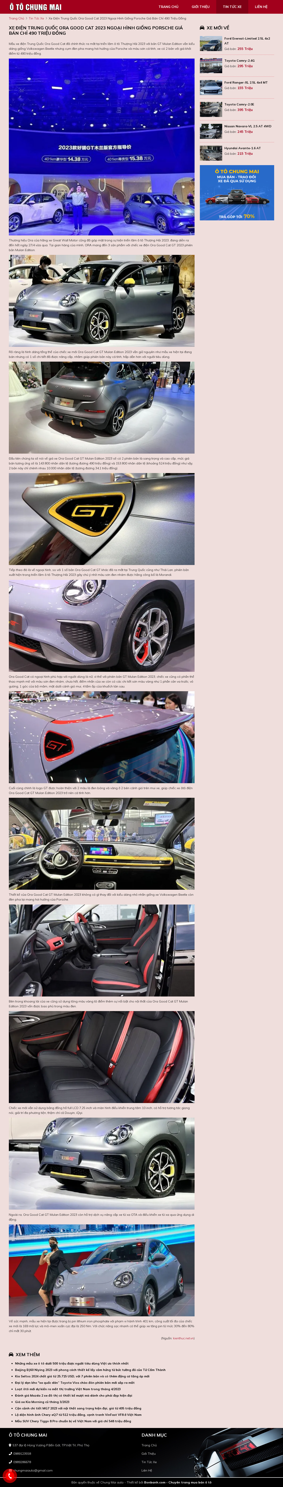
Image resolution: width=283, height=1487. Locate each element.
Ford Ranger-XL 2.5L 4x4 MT (246, 82)
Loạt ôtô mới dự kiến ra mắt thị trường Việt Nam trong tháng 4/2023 (68, 1389)
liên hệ (261, 7)
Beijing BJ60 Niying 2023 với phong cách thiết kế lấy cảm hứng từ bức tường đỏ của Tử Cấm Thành (90, 1370)
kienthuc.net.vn (183, 1338)
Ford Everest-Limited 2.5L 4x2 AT (247, 40)
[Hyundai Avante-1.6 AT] (211, 153)
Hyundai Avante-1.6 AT (242, 148)
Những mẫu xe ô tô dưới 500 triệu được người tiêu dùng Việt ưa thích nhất (72, 1363)
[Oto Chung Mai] (35, 7)
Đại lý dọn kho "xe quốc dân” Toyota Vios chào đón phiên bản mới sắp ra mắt (75, 1383)
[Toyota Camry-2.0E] (211, 109)
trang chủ (168, 7)
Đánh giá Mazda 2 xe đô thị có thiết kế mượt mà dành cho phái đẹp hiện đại (73, 1395)
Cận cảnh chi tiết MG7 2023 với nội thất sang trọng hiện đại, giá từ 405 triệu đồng (78, 1408)
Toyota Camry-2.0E (239, 104)
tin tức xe (232, 7)
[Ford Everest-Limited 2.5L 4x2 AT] (211, 43)
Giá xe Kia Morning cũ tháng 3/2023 (42, 1402)
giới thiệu (201, 7)
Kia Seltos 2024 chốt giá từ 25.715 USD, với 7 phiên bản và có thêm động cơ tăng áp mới (82, 1376)
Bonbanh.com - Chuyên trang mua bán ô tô (178, 1482)
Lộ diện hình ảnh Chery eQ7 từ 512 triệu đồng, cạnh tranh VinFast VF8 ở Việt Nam (78, 1415)
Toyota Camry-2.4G (239, 61)
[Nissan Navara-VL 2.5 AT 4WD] (211, 131)
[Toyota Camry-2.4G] (211, 65)
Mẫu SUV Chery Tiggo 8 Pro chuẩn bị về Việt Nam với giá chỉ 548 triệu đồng (73, 1421)
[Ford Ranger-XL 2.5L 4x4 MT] (211, 87)
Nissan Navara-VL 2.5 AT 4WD (248, 126)
